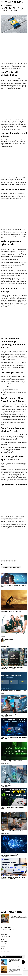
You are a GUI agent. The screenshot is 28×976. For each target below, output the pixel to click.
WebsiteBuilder (16, 567)
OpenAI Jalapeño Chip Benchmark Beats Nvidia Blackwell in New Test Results (12, 668)
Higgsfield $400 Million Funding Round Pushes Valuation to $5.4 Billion (12, 761)
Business (3, 5)
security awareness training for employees (17, 262)
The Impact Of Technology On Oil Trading (11, 611)
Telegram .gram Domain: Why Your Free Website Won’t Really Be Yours (13, 714)
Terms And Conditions (5, 936)
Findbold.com (4, 80)
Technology (9, 5)
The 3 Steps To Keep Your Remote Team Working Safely (13, 586)
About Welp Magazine (6, 927)
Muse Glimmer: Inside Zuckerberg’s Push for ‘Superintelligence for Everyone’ (12, 854)
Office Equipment (4, 941)
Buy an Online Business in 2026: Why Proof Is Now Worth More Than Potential (13, 878)
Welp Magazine (9, 639)
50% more (13, 249)
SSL (10, 567)
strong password (4, 381)
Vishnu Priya (4, 693)
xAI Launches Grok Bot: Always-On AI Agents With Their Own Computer (13, 784)
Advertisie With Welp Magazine (8, 929)
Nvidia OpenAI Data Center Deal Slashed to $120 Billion (12, 808)
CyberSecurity (4, 567)
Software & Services (5, 943)
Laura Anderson (5, 716)
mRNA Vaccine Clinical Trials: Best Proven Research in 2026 (13, 691)
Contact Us (3, 932)
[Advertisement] (14, 48)
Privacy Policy (4, 934)
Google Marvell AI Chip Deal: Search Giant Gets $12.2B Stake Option (14, 738)
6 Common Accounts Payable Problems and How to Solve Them (14, 634)
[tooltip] (2, 561)
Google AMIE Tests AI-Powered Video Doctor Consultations (12, 831)
